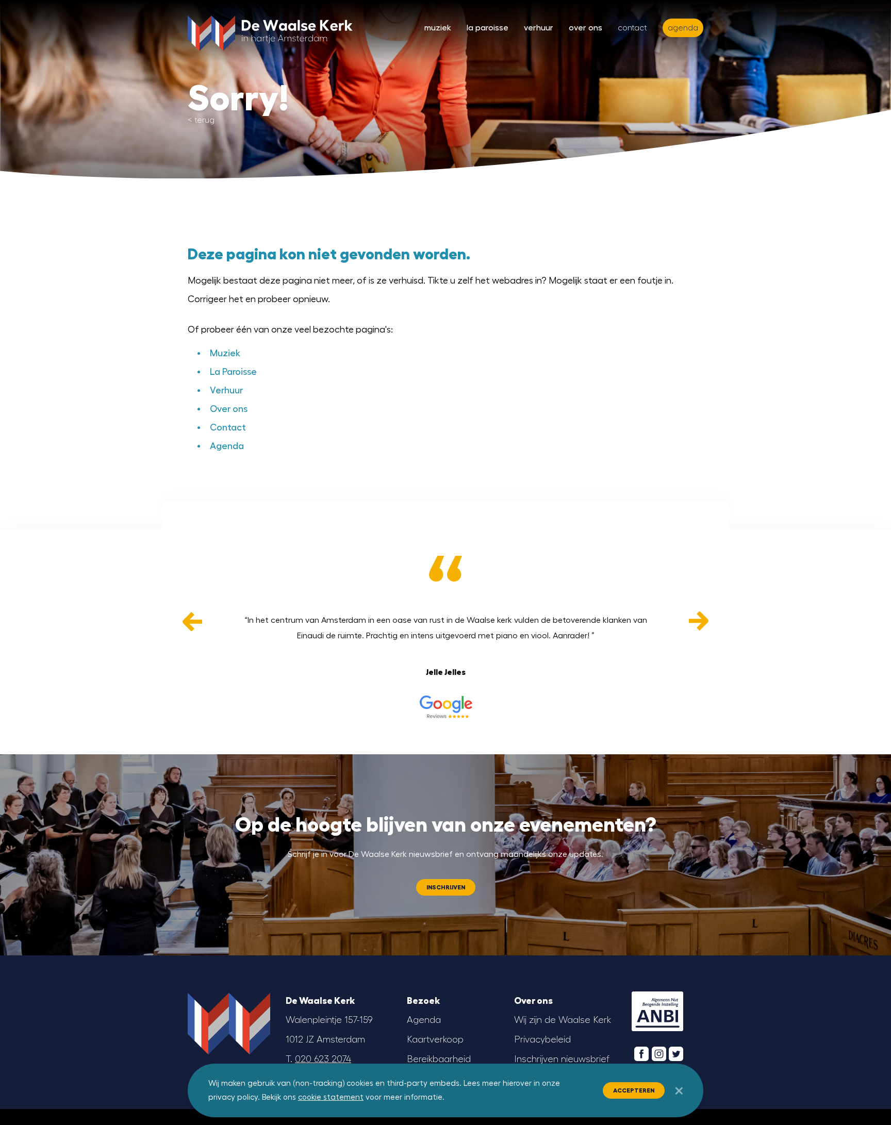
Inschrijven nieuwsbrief (561, 1059)
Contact (632, 28)
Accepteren (633, 1090)
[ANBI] (657, 1011)
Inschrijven (445, 887)
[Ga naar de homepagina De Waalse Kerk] (270, 30)
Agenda (227, 446)
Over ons (585, 28)
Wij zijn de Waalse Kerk (562, 1019)
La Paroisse (487, 28)
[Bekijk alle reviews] (445, 707)
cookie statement (331, 1097)
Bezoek (423, 1000)
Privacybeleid (542, 1039)
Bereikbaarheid (439, 1059)
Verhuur (538, 28)
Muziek (437, 28)
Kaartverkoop (435, 1039)
